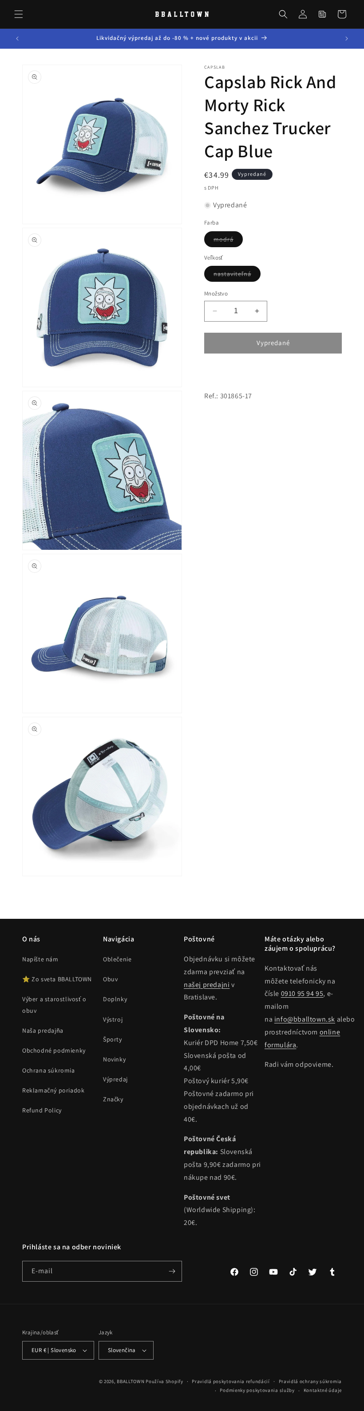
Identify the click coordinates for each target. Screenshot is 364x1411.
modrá (228, 241)
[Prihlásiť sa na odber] (172, 1271)
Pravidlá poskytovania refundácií (230, 1381)
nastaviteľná (237, 275)
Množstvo (216, 293)
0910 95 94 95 (302, 993)
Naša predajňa (42, 1030)
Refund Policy (42, 1110)
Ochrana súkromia (48, 1070)
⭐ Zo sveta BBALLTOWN (57, 979)
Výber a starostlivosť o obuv (54, 1004)
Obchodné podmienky (54, 1050)
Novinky (114, 1059)
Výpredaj (115, 1079)
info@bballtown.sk (304, 1019)
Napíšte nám (40, 959)
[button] (18, 14)
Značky (113, 1099)
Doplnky (115, 999)
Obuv (110, 979)
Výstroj (113, 1019)
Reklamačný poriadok (53, 1090)
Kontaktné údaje (323, 1390)
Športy (112, 1039)
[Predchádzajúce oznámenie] (17, 38)
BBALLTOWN (130, 1381)
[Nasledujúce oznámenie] (346, 38)
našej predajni (206, 984)
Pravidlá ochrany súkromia (310, 1381)
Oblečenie (117, 959)
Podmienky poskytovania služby (257, 1390)
